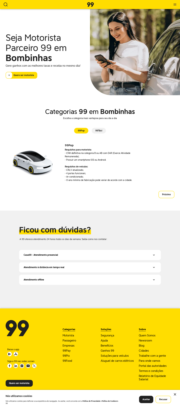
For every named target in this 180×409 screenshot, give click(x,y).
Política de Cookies (109, 401)
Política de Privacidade (91, 401)
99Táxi (98, 130)
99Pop (81, 130)
